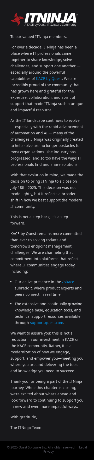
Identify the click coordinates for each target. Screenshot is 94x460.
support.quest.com (46, 322)
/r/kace (68, 281)
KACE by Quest (49, 78)
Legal (83, 447)
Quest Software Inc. (33, 447)
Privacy (48, 451)
